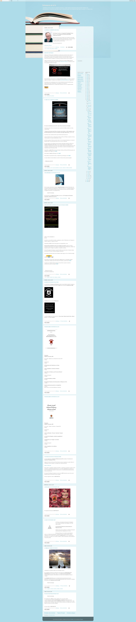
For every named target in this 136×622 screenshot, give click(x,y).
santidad (55, 48)
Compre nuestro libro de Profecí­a (80, 77)
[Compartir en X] (70, 47)
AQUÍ (56, 151)
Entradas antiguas (71, 613)
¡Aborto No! (79, 89)
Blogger (81, 619)
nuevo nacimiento (56, 167)
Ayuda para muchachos (79, 86)
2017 (88, 85)
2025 (88, 74)
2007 (88, 99)
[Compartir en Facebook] (71, 47)
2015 (88, 88)
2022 (88, 78)
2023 (88, 77)
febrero (88, 176)
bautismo (48, 167)
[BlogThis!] (69, 47)
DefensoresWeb (80, 73)
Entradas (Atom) (52, 615)
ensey (48, 48)
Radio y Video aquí (47, 465)
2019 (88, 82)
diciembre (89, 100)
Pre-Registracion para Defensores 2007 (51, 593)
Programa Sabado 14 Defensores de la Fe (51, 396)
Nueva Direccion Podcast (48, 52)
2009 (88, 96)
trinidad (67, 167)
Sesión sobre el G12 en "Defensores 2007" (51, 487)
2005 (88, 181)
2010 (88, 95)
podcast (52, 48)
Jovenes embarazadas (80, 84)
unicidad (70, 167)
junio (88, 171)
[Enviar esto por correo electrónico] (68, 47)
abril (88, 174)
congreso (48, 588)
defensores (49, 95)
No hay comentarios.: (63, 164)
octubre (88, 105)
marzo (88, 175)
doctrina (52, 588)
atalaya (48, 277)
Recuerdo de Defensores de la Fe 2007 (51, 282)
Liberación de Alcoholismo (80, 88)
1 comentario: (62, 47)
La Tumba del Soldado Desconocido (50, 548)
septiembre (89, 106)
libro (53, 277)
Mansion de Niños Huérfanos (81, 82)
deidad (51, 277)
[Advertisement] (68, 18)
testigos (56, 277)
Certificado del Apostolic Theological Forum (52, 456)
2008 (88, 98)
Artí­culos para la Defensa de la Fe (80, 79)
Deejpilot (72, 619)
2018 (88, 84)
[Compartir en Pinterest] (72, 47)
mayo (88, 172)
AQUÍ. (59, 153)
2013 (88, 91)
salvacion (64, 167)
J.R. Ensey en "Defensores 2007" (50, 520)
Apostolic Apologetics (79, 91)
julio (88, 110)
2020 (88, 81)
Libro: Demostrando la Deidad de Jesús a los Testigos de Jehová (56, 204)
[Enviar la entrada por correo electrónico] (66, 47)
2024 (88, 75)
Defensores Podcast (48, 45)
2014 (88, 89)
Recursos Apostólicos (79, 75)
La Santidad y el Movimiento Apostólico (51, 30)
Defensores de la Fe (49, 5)
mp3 (50, 48)
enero (88, 178)
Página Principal (61, 613)
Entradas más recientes (49, 613)
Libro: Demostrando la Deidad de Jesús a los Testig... (89, 131)
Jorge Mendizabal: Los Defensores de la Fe (52, 172)
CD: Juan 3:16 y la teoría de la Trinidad (51, 99)
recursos (60, 167)
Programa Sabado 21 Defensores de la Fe (51, 326)
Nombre (55, 588)
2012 (88, 92)
